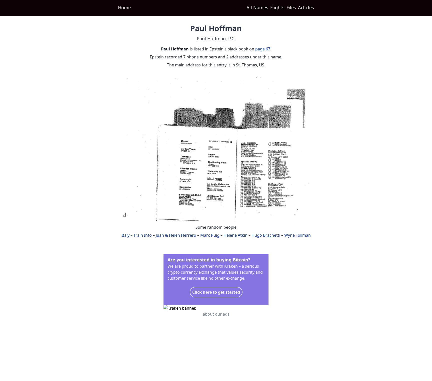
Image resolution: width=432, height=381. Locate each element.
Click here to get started (216, 292)
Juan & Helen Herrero (176, 235)
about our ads (216, 314)
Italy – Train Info (137, 235)
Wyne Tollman (297, 235)
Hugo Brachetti (266, 235)
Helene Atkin (236, 235)
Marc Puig (210, 235)
